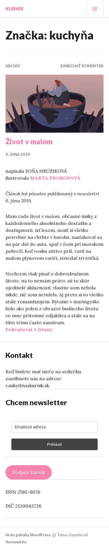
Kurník (15, 8)
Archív (13, 66)
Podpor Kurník (28, 472)
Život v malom (29, 141)
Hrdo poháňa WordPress (28, 535)
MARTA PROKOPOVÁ (55, 178)
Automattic (16, 542)
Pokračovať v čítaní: (29, 329)
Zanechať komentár (81, 66)
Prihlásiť (54, 444)
